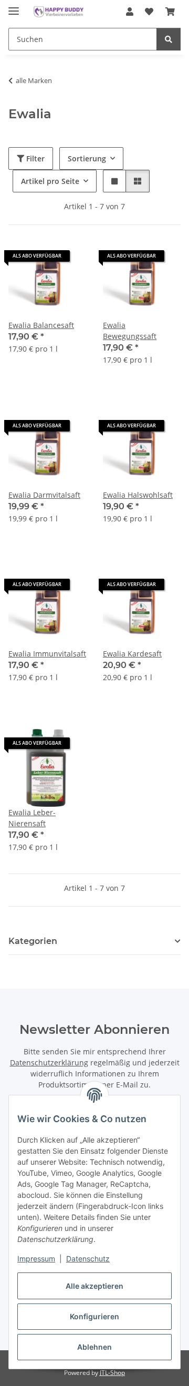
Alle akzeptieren (94, 1285)
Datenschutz (88, 1258)
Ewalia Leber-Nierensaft (32, 817)
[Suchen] (168, 39)
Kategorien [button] (32, 941)
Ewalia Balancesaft (41, 325)
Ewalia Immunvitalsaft (47, 654)
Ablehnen (94, 1346)
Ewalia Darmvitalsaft (44, 495)
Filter (34, 158)
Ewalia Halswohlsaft (138, 495)
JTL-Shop (112, 1372)
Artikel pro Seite (50, 181)
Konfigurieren (94, 1316)
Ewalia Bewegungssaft (129, 330)
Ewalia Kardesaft (132, 654)
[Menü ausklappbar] (13, 6)
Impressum (36, 1258)
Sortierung (87, 158)
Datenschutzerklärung (49, 1062)
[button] (129, 11)
